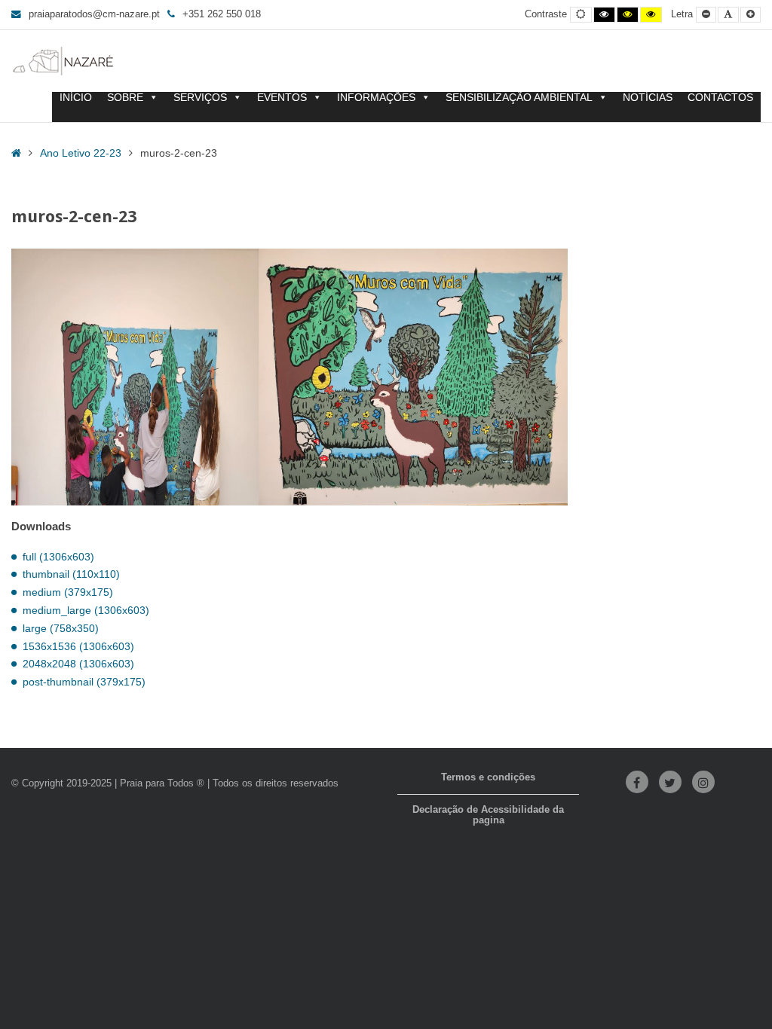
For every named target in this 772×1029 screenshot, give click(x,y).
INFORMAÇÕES (376, 97)
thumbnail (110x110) (71, 574)
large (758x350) (61, 628)
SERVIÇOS (200, 97)
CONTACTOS (720, 97)
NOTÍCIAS (647, 97)
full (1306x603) (58, 557)
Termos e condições (488, 777)
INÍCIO (76, 97)
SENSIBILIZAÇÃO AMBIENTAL (519, 97)
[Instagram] (703, 782)
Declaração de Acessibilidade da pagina (488, 815)
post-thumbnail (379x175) (84, 682)
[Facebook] (637, 782)
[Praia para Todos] (63, 61)
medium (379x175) (68, 592)
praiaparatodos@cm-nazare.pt (94, 14)
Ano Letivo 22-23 (80, 153)
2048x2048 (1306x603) (78, 664)
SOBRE (125, 97)
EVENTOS (282, 97)
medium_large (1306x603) (86, 610)
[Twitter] (670, 782)
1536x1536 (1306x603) (78, 646)
